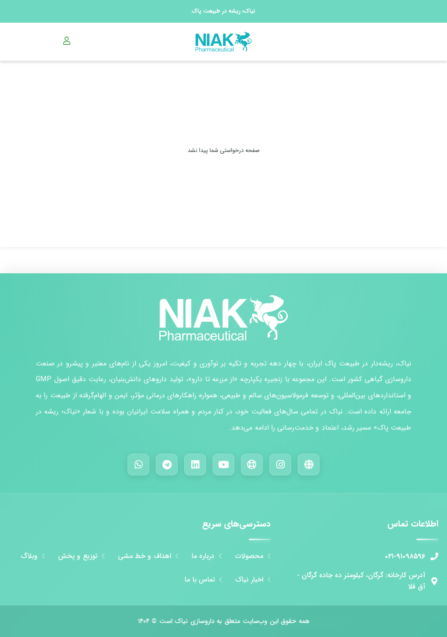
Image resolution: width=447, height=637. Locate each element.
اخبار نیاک (249, 580)
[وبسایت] (309, 464)
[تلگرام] (167, 464)
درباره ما (203, 556)
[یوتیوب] (223, 464)
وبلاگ (29, 556)
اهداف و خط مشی (144, 556)
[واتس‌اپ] (138, 464)
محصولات (249, 556)
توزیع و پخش (77, 556)
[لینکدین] (195, 464)
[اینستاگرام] (280, 464)
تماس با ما (200, 580)
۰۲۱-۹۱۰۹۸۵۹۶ (405, 556)
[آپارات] (252, 464)
